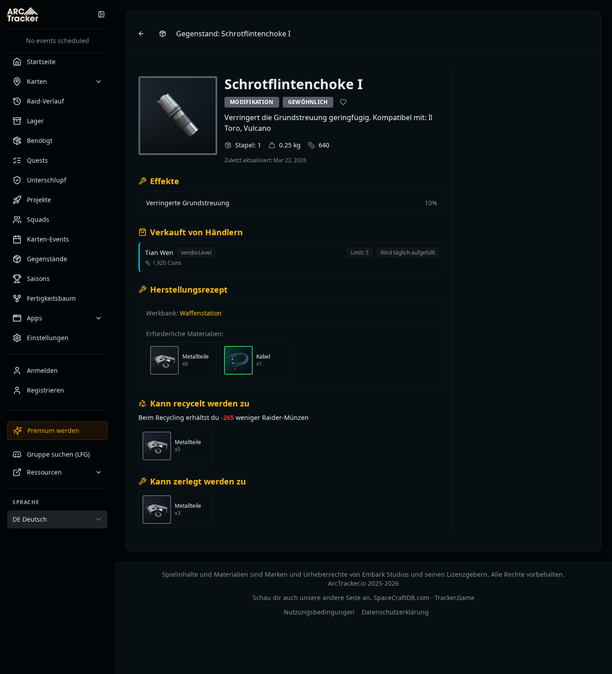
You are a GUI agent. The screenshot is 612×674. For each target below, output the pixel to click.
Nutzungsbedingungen (319, 612)
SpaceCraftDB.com (401, 597)
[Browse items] (163, 34)
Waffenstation (201, 313)
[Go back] (141, 34)
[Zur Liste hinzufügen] (343, 102)
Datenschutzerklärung (395, 612)
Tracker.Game (454, 597)
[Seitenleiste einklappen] (101, 14)
